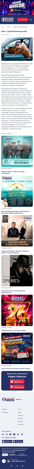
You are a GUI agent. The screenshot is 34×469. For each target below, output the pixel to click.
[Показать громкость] (17, 465)
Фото (19, 409)
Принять (5, 454)
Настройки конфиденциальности (22, 454)
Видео (20, 412)
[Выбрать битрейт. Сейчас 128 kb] (22, 465)
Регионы (20, 421)
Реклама (20, 418)
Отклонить (12, 454)
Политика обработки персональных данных (13, 450)
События (8, 27)
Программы (5, 412)
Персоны (20, 415)
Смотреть (24, 19)
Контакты (20, 424)
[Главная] (2, 27)
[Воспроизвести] (4, 461)
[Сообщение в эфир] (11, 465)
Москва (18, 399)
